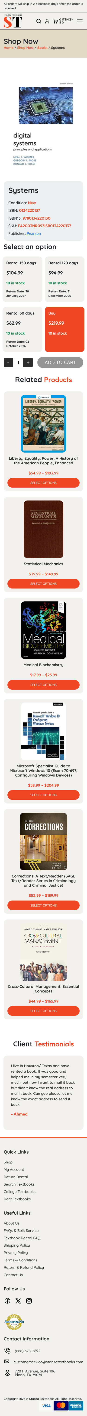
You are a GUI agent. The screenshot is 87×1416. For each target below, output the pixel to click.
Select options (43, 483)
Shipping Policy (17, 1245)
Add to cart (60, 362)
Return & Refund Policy (24, 1267)
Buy (52, 313)
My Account (14, 1169)
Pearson (34, 233)
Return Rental (16, 1177)
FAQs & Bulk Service (21, 1230)
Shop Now (25, 47)
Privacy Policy (16, 1252)
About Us (11, 1223)
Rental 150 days (21, 263)
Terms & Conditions (20, 1260)
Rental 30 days (20, 313)
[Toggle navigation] (79, 21)
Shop (8, 1162)
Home (8, 47)
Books (42, 47)
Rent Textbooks (17, 1199)
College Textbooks (19, 1191)
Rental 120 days (63, 263)
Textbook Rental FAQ (22, 1238)
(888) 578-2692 (27, 1351)
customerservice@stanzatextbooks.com (48, 1362)
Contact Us (13, 1274)
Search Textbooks (19, 1184)
